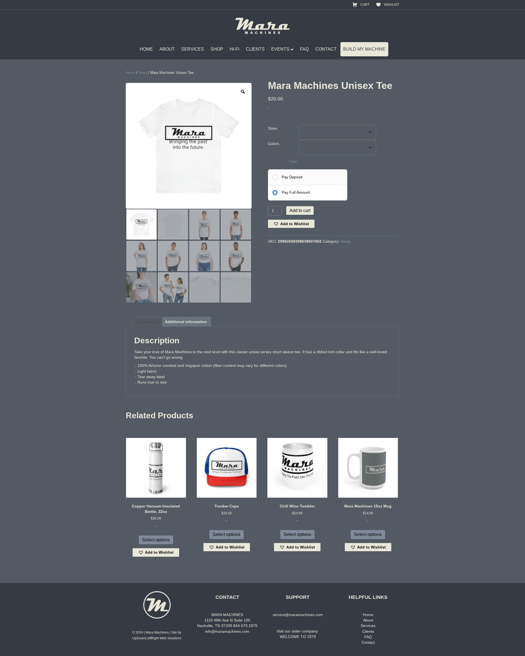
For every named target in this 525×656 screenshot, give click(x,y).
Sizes (272, 128)
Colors (273, 143)
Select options (156, 540)
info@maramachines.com (227, 631)
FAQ (304, 49)
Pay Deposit (292, 177)
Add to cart (300, 210)
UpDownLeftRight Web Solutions (156, 638)
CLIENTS (255, 49)
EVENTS (280, 49)
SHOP (217, 49)
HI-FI (234, 49)
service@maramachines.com (298, 615)
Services (368, 625)
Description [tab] (147, 322)
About (368, 620)
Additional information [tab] (186, 322)
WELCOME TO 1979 (298, 636)
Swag (142, 73)
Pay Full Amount (296, 192)
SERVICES (192, 49)
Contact (368, 642)
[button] (291, 224)
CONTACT (326, 49)
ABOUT (167, 49)
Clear (293, 161)
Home (130, 73)
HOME (146, 49)
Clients (368, 631)
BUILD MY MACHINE (364, 49)
